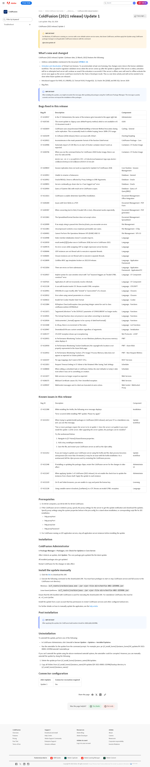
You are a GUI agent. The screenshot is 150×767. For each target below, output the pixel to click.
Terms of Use (96, 764)
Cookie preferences (105, 764)
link (49, 575)
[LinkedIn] (24, 764)
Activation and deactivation (51, 66)
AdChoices (134, 763)
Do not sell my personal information (120, 764)
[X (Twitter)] (20, 764)
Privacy (90, 764)
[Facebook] (16, 764)
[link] (11, 3)
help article (94, 606)
